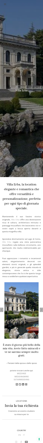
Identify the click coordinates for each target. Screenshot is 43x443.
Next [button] (41, 310)
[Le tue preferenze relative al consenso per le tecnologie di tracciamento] (39, 439)
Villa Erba (15, 219)
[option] (21, 310)
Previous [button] (1, 310)
